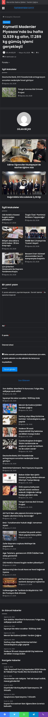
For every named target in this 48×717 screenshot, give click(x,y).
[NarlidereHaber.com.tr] (24, 7)
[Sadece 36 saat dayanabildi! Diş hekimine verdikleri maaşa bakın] (10, 432)
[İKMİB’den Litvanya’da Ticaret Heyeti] (35, 232)
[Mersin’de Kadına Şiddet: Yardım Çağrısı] (10, 408)
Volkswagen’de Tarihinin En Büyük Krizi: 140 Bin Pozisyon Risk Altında (22, 591)
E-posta (6, 335)
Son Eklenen (24, 380)
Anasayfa (8, 17)
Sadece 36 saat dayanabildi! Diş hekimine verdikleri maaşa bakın (31, 431)
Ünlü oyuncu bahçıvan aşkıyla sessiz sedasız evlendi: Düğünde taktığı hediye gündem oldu (30, 491)
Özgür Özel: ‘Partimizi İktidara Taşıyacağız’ (35, 216)
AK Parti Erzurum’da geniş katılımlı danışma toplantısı (32, 580)
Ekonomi (16, 17)
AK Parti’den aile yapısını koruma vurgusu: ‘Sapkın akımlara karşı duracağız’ (22, 514)
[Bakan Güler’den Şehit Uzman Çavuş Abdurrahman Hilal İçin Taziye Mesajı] (10, 478)
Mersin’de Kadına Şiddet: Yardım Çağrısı (22, 2)
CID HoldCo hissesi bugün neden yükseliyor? (11, 217)
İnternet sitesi (7, 345)
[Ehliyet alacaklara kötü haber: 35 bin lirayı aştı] (12, 232)
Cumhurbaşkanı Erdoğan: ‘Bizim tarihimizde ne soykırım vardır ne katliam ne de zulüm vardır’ (31, 444)
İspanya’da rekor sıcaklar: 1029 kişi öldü (21, 398)
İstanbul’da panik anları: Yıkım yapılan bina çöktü (30, 533)
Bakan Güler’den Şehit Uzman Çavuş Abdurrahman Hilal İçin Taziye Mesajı (32, 477)
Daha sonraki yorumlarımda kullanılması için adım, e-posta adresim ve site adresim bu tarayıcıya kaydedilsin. (24, 358)
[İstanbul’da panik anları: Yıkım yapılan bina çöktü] (10, 536)
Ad (4, 326)
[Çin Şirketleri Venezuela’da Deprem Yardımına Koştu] (12, 258)
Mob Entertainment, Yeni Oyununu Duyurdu (23, 468)
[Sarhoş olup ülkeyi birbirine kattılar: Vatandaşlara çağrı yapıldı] (10, 420)
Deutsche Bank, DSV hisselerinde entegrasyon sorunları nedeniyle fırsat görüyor (21, 458)
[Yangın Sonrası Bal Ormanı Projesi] (9, 92)
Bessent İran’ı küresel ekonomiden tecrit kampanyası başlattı (35, 256)
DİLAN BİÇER (11, 53)
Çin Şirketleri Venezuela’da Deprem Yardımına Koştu (12, 269)
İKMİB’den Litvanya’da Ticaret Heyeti (35, 241)
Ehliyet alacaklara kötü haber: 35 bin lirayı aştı (10, 243)
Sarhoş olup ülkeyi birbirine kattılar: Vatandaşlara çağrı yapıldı (32, 419)
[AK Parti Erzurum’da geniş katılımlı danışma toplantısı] (10, 582)
